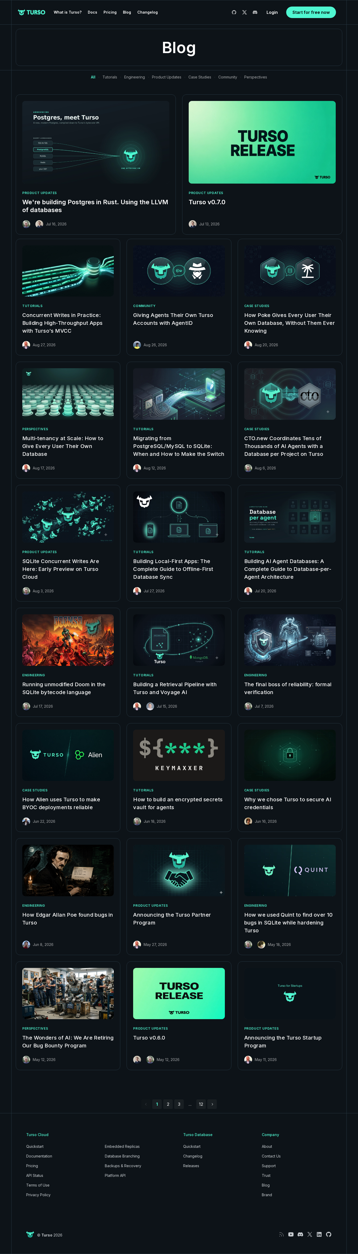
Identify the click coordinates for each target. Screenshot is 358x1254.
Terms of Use (38, 1185)
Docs (92, 12)
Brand (267, 1195)
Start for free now (311, 12)
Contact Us (271, 1156)
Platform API (115, 1175)
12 (201, 1104)
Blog (127, 12)
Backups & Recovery (123, 1166)
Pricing (110, 12)
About (267, 1146)
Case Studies (199, 77)
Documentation (39, 1156)
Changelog (147, 12)
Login (272, 12)
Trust (266, 1175)
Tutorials (109, 77)
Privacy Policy (38, 1195)
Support (269, 1166)
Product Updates (166, 77)
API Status (34, 1175)
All (93, 77)
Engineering (134, 77)
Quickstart (35, 1146)
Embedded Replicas (122, 1146)
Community (227, 77)
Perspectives (255, 77)
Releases (191, 1166)
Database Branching (122, 1156)
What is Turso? (68, 12)
